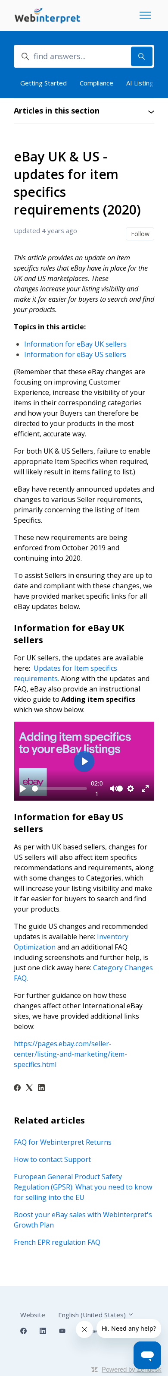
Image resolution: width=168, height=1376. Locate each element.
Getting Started (43, 83)
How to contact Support (52, 1159)
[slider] (59, 788)
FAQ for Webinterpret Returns (63, 1142)
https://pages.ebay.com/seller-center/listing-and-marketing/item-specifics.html (70, 1054)
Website (32, 1314)
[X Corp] (29, 1088)
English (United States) (93, 1314)
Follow (140, 234)
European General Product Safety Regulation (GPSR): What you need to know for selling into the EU (83, 1187)
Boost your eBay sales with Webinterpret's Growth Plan (83, 1220)
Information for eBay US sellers (75, 354)
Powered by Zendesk (132, 1369)
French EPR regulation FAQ (57, 1242)
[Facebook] (17, 1088)
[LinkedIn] (41, 1088)
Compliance (96, 83)
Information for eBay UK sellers (75, 344)
